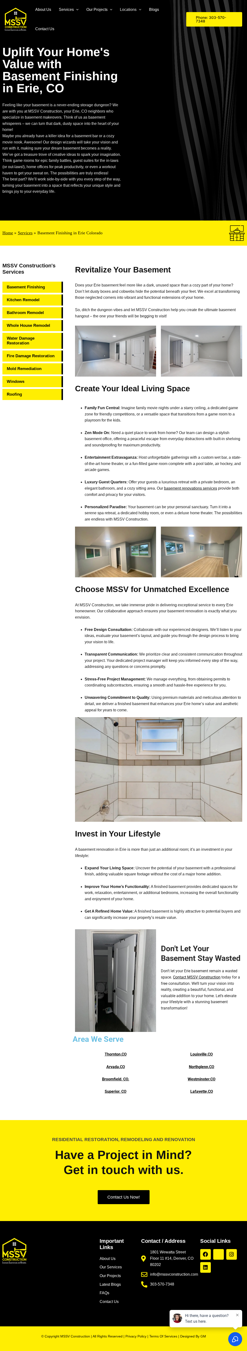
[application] (76, 9)
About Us (43, 9)
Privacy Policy (135, 1336)
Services (66, 9)
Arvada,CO (115, 1067)
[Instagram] (231, 1254)
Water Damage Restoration (20, 340)
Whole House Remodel (28, 325)
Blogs (154, 9)
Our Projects (97, 9)
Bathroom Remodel (25, 312)
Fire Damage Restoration (31, 356)
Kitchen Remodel (23, 300)
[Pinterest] (218, 1254)
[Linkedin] (205, 1267)
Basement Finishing (26, 287)
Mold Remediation (24, 368)
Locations (128, 9)
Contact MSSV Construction (196, 977)
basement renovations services (190, 488)
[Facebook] (205, 1254)
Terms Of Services (163, 1336)
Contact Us (44, 29)
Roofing (14, 394)
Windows (15, 381)
